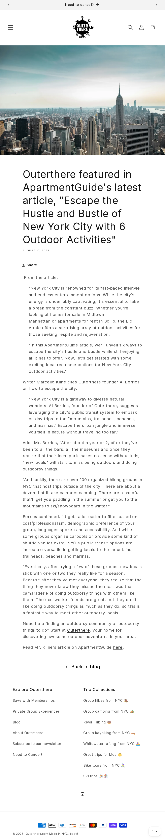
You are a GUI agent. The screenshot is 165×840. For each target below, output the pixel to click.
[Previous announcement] (8, 4)
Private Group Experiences (36, 711)
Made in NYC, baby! (63, 833)
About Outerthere (28, 733)
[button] (10, 27)
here (118, 647)
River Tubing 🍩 (97, 722)
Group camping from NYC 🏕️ (108, 711)
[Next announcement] (156, 4)
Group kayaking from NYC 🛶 (109, 733)
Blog (17, 722)
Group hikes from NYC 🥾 (106, 700)
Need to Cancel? (27, 754)
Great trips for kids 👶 (102, 754)
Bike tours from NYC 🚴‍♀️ (104, 765)
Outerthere (78, 630)
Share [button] (32, 265)
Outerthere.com (37, 833)
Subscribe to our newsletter (37, 744)
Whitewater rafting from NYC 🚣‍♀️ (111, 744)
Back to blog (85, 666)
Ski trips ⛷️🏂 (95, 776)
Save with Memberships (34, 700)
